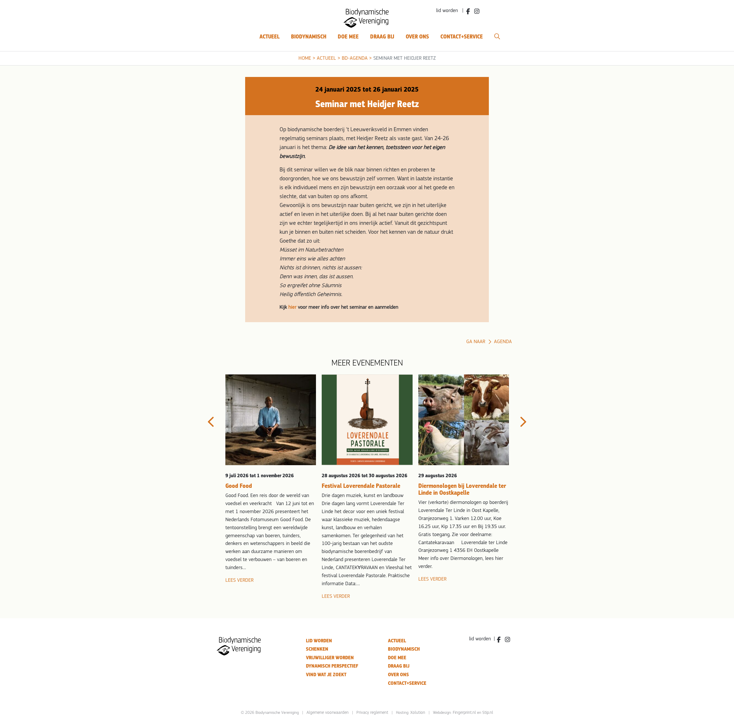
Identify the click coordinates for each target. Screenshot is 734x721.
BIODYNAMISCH (404, 649)
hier (292, 307)
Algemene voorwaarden (328, 713)
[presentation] (210, 421)
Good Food (238, 486)
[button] (497, 36)
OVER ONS (398, 674)
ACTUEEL (326, 58)
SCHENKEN (317, 649)
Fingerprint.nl (464, 713)
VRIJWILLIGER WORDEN (330, 657)
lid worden (480, 639)
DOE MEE (397, 657)
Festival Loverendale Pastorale (361, 486)
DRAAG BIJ (398, 666)
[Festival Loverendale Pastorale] (367, 419)
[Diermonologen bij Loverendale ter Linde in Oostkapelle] (463, 419)
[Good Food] (270, 419)
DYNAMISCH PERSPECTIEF (332, 666)
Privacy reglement (372, 713)
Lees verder (239, 580)
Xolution (417, 713)
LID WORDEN (319, 640)
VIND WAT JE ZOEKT (326, 674)
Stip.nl (487, 713)
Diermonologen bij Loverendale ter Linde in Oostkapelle (462, 489)
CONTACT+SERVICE (407, 683)
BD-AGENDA (355, 58)
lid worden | (449, 10)
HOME (304, 58)
